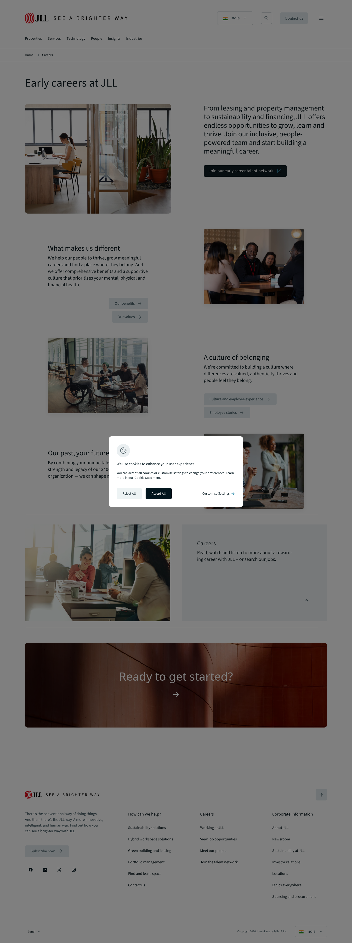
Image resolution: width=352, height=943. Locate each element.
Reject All (129, 493)
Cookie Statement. (148, 477)
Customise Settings (218, 493)
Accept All (159, 493)
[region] (176, 471)
